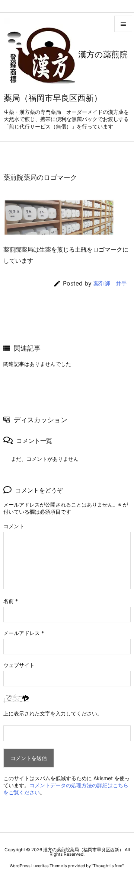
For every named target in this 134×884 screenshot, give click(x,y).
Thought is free (107, 865)
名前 (10, 601)
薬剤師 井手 (110, 283)
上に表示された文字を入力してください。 (52, 713)
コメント (13, 526)
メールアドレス (23, 633)
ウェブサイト (19, 665)
